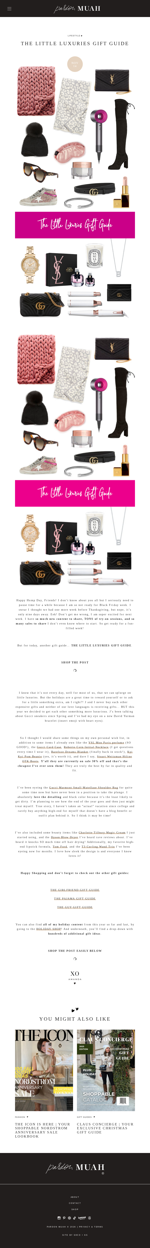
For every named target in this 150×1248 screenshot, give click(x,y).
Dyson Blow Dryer (65, 837)
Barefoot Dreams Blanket (69, 751)
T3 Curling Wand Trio (98, 846)
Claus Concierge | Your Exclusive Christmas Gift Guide (105, 1128)
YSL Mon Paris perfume (106, 742)
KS (86, 1235)
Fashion (20, 1117)
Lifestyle (74, 36)
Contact (75, 1203)
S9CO (77, 1235)
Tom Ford (60, 846)
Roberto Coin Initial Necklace (86, 747)
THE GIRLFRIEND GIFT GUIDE (75, 890)
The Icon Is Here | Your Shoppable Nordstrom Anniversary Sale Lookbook (42, 1130)
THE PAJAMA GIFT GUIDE (75, 898)
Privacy (84, 1227)
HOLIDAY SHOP (48, 929)
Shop (75, 1209)
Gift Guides (84, 1117)
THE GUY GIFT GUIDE (75, 907)
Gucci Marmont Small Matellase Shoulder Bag (83, 787)
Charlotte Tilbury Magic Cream (102, 832)
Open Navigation (9, 8)
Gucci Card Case (49, 747)
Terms (98, 1227)
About (75, 1197)
